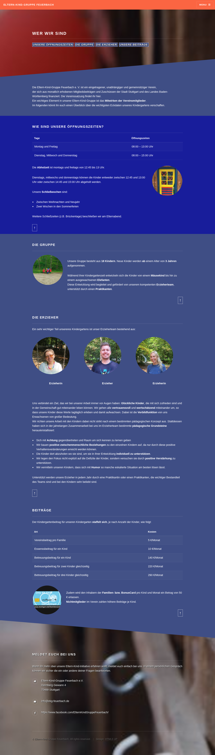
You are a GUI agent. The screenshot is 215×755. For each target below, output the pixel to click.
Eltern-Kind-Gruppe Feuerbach (28, 4)
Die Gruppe (84, 44)
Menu (203, 4)
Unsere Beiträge (134, 44)
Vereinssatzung (75, 96)
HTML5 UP (111, 739)
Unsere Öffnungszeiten (53, 44)
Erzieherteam (165, 284)
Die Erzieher (106, 44)
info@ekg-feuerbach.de (55, 701)
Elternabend (114, 216)
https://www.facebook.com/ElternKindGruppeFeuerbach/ (74, 712)
